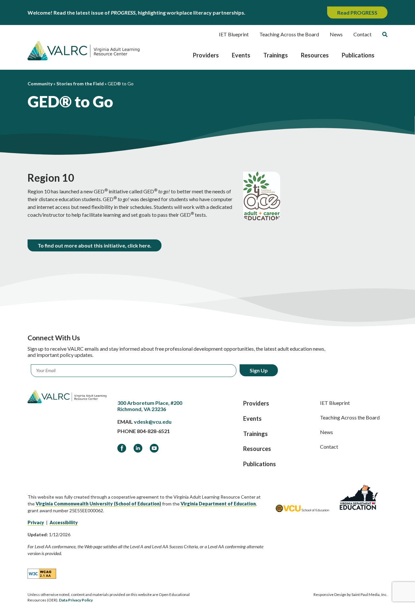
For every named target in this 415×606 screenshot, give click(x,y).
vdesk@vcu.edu (153, 421)
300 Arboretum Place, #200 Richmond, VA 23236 (149, 406)
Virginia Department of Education (218, 503)
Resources (315, 55)
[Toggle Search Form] (384, 34)
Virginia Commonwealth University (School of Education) (98, 503)
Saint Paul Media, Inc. (369, 594)
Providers (206, 55)
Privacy (36, 522)
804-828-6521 (153, 431)
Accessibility (64, 522)
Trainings (275, 55)
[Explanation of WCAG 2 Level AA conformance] (42, 573)
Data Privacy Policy (76, 600)
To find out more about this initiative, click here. (94, 245)
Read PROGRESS (357, 12)
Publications (358, 55)
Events (241, 55)
